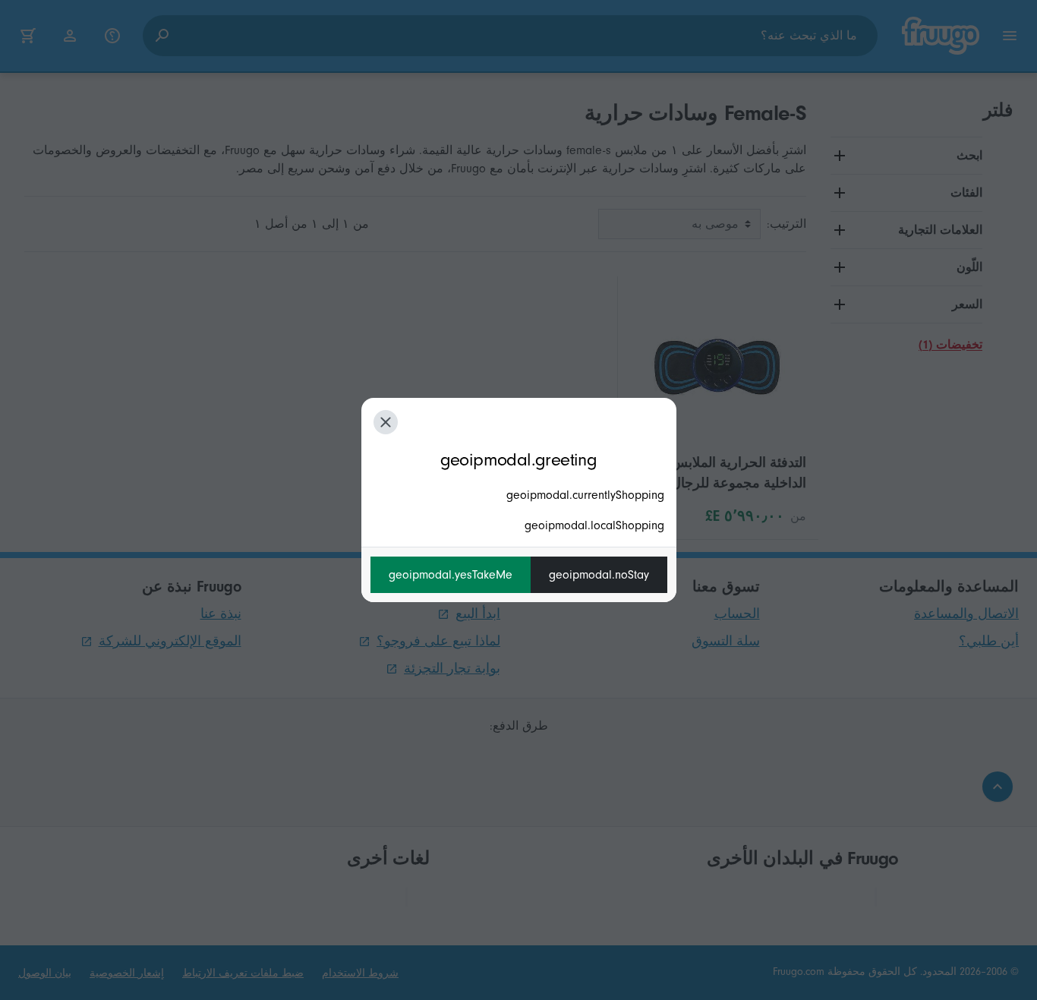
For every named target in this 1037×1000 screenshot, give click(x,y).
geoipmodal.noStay (599, 575)
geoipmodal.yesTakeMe (450, 575)
